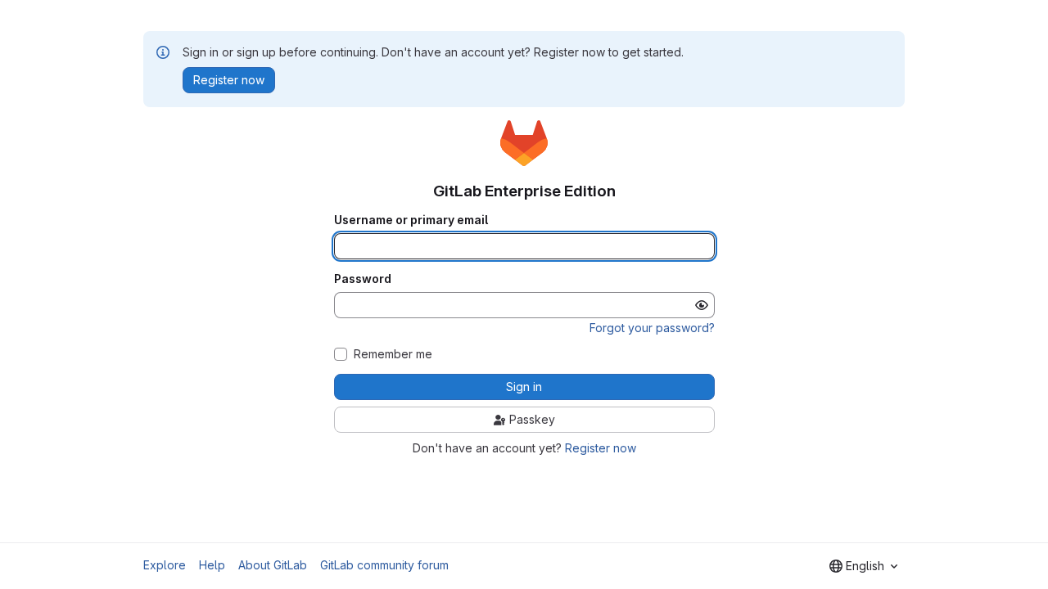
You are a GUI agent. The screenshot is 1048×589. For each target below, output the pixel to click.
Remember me (393, 354)
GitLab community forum (384, 565)
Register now (600, 448)
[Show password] (702, 305)
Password (362, 279)
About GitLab (272, 565)
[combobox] (863, 566)
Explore (164, 565)
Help (212, 565)
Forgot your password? (652, 328)
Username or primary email (411, 220)
